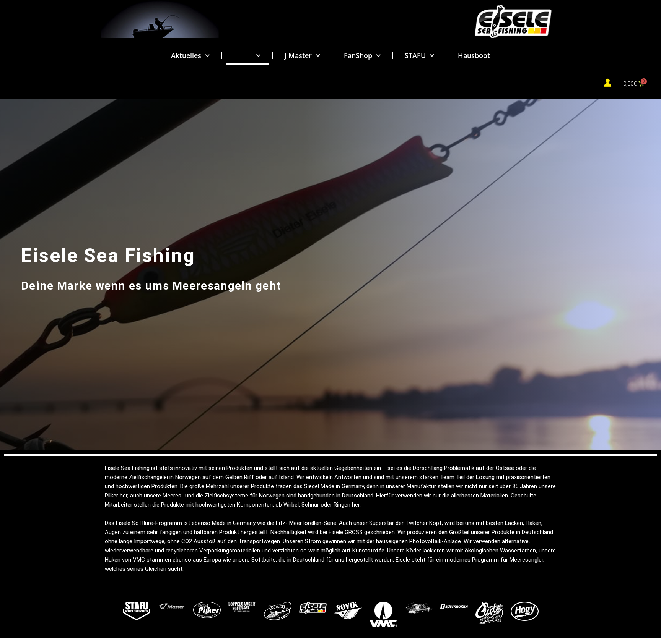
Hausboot (474, 55)
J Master (298, 55)
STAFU (415, 55)
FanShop (358, 55)
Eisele (242, 55)
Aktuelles (186, 55)
